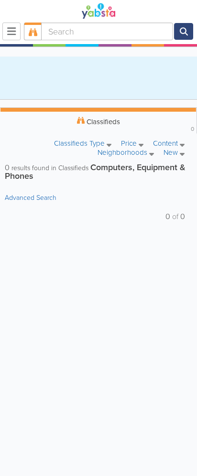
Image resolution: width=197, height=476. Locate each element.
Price (130, 144)
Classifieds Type (80, 144)
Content (166, 144)
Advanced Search (30, 198)
